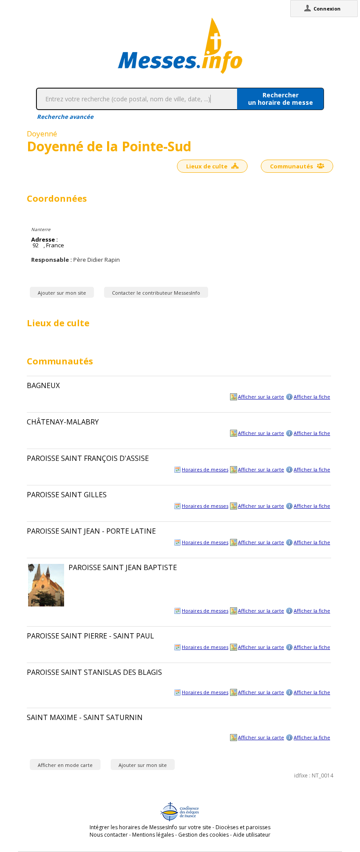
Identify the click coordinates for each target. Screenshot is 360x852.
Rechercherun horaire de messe (280, 99)
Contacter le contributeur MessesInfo (156, 292)
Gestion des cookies (203, 834)
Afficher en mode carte (65, 765)
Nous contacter (109, 834)
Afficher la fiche (312, 396)
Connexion (327, 8)
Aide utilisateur (251, 834)
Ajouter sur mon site (62, 292)
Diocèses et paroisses (243, 827)
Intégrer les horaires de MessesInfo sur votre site (150, 827)
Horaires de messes (205, 469)
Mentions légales (153, 834)
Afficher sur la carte (261, 396)
